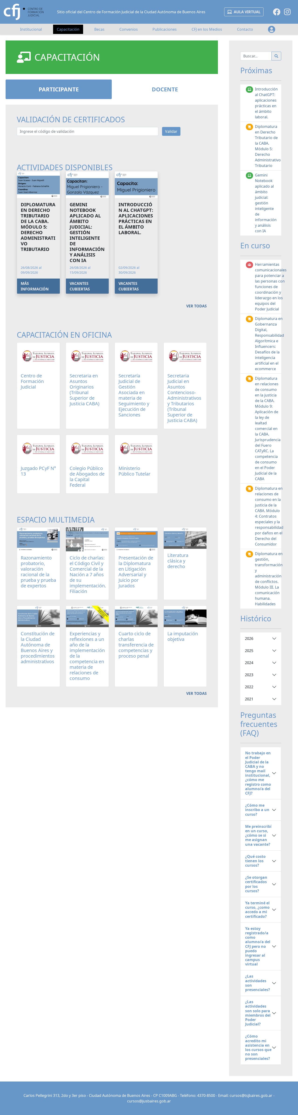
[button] (271, 29)
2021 (249, 699)
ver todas (196, 306)
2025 (249, 650)
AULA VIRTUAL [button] (247, 11)
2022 (249, 686)
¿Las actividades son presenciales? (257, 983)
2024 (249, 662)
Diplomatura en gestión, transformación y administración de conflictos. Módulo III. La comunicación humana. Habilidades (269, 578)
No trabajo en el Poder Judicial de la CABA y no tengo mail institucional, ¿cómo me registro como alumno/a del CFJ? (258, 773)
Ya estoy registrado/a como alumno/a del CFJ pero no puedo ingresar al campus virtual (257, 946)
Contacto (245, 29)
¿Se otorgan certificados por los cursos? (256, 884)
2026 (249, 638)
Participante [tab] (59, 89)
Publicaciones (164, 29)
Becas (99, 29)
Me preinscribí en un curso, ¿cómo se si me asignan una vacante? (258, 835)
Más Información (35, 286)
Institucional (31, 29)
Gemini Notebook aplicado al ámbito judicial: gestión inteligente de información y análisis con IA (266, 203)
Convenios (128, 29)
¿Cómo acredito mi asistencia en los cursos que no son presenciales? (258, 1047)
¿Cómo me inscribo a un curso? (257, 810)
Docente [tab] (165, 89)
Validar (171, 131)
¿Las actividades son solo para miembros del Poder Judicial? (258, 1013)
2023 (249, 674)
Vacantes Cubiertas (80, 286)
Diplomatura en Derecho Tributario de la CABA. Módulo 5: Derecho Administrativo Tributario (268, 146)
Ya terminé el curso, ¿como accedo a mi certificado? (257, 909)
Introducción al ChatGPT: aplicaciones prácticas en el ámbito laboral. (266, 103)
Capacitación (68, 29)
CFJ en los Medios (207, 29)
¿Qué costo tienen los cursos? (255, 861)
